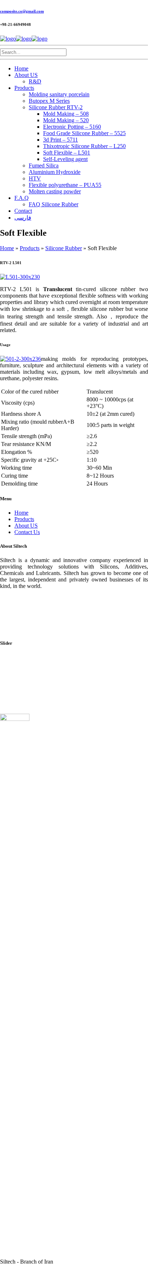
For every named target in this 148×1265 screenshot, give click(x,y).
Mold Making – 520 (66, 120)
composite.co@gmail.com (22, 11)
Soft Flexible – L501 (66, 153)
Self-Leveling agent (65, 159)
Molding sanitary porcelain (59, 94)
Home (21, 68)
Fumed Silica (44, 165)
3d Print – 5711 (60, 140)
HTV (35, 178)
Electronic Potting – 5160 (72, 127)
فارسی (22, 218)
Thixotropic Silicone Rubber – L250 (84, 146)
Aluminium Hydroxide (54, 172)
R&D (35, 81)
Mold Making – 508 (66, 114)
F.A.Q (21, 198)
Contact (23, 211)
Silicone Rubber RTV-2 (56, 107)
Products (24, 88)
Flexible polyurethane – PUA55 (65, 185)
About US (26, 75)
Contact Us (27, 532)
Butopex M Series (49, 101)
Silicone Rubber (63, 248)
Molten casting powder (55, 191)
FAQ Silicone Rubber (53, 204)
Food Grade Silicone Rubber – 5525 (84, 133)
